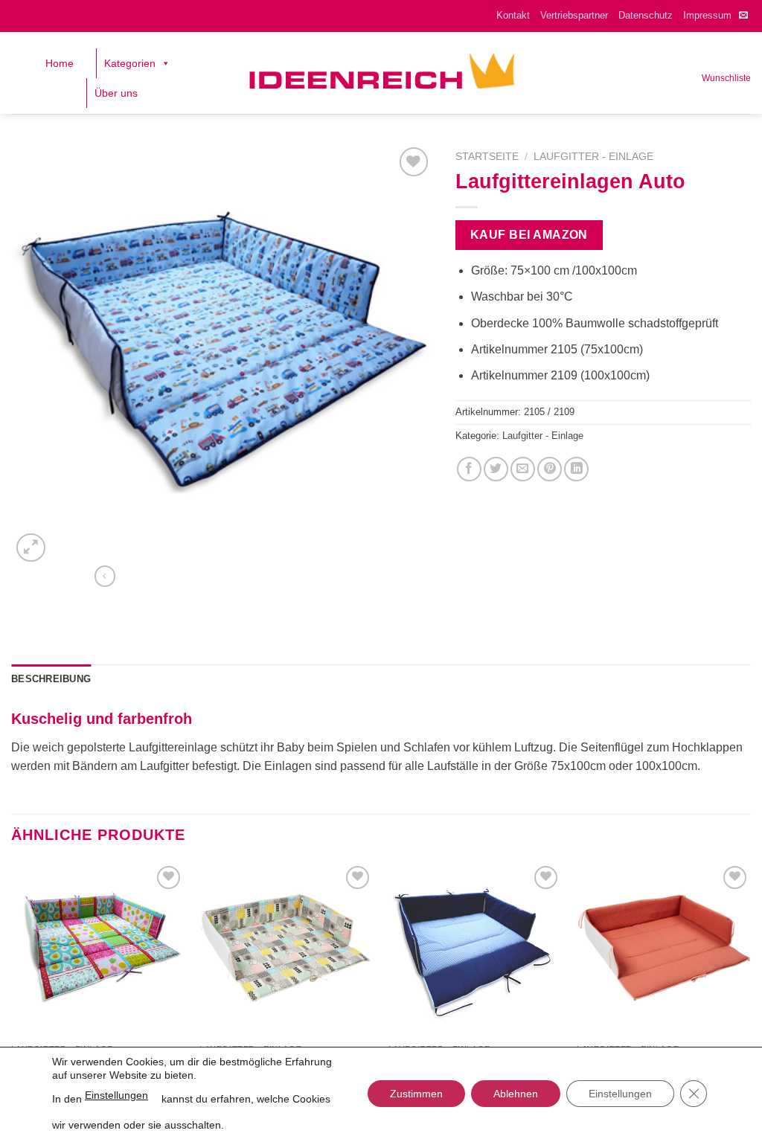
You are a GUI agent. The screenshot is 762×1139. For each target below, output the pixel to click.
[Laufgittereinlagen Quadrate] (286, 949)
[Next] (750, 981)
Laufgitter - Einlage (593, 156)
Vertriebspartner (574, 15)
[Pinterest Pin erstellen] (549, 469)
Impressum (707, 15)
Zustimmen (416, 1094)
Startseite (487, 156)
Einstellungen (116, 1095)
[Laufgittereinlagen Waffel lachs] (664, 949)
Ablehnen (515, 1094)
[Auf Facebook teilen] (469, 469)
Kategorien (130, 63)
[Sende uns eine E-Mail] (743, 15)
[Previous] (12, 981)
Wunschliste (726, 78)
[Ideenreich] (381, 73)
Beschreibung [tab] (51, 678)
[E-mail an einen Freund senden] (522, 469)
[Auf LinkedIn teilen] (576, 469)
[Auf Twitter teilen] (496, 469)
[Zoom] (30, 547)
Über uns (116, 93)
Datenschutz (645, 15)
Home (59, 63)
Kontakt (513, 15)
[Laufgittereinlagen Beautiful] (98, 949)
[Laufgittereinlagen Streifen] (475, 949)
